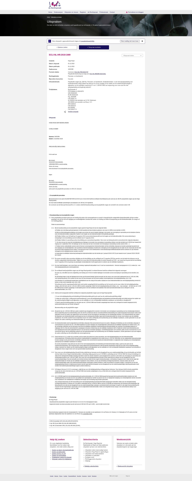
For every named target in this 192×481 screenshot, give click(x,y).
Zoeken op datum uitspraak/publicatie (63, 450)
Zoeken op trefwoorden (58, 452)
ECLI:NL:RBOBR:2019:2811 (98, 74)
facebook (134, 476)
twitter (131, 476)
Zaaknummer (53, 69)
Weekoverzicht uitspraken (125, 466)
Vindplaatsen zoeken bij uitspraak (62, 457)
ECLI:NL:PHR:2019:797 (81, 72)
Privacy (60, 476)
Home (50, 12)
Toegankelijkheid (72, 476)
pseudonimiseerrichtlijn (87, 41)
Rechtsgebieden (54, 76)
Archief (89, 476)
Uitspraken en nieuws (71, 12)
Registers (83, 12)
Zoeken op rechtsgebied (59, 455)
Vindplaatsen (53, 89)
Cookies (65, 476)
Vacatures (84, 476)
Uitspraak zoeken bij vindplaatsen (62, 459)
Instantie (51, 61)
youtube (142, 476)
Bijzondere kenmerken (56, 79)
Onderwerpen (58, 12)
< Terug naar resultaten (94, 47)
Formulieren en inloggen (136, 12)
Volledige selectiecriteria (91, 466)
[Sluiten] (142, 41)
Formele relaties (54, 72)
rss (120, 476)
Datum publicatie (54, 66)
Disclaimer (94, 476)
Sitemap (56, 476)
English (51, 476)
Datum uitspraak (54, 63)
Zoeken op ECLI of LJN (59, 453)
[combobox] (132, 55)
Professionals (104, 12)
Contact (112, 12)
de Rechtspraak (93, 12)
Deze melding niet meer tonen (129, 41)
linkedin (139, 476)
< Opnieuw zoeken (62, 47)
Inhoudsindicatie (54, 82)
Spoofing (79, 476)
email (122, 476)
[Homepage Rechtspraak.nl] (54, 4)
